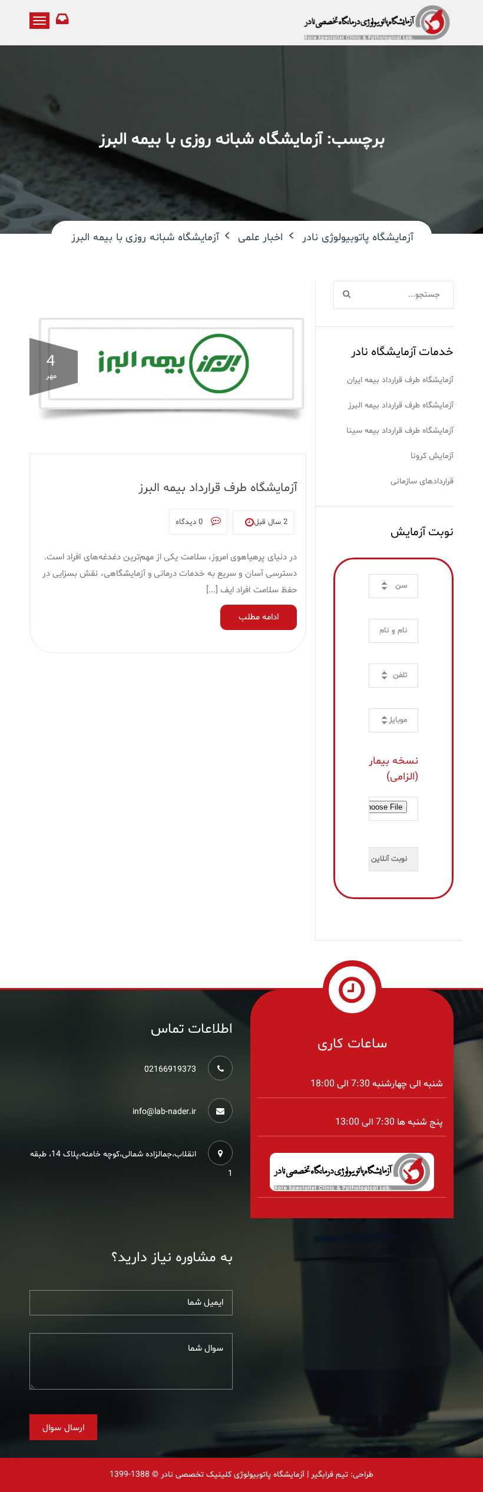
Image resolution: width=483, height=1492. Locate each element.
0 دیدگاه (190, 522)
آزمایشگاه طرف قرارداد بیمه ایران (400, 380)
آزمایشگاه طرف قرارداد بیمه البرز (217, 488)
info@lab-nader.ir (164, 1112)
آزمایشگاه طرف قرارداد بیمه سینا (400, 430)
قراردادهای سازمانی (422, 481)
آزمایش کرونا (432, 456)
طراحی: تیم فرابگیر (342, 1474)
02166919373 (170, 1069)
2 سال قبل (270, 522)
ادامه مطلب (259, 617)
